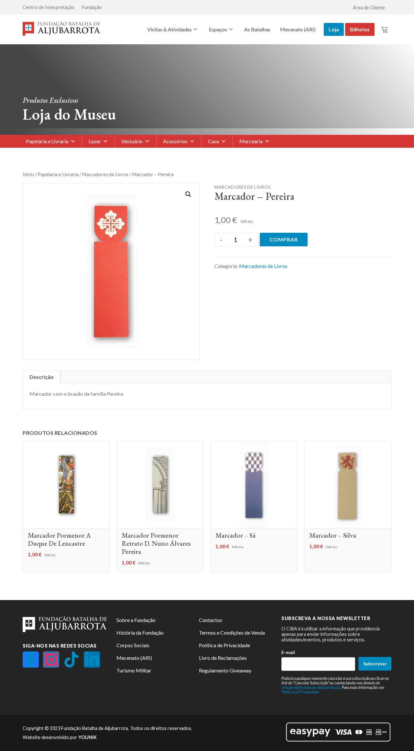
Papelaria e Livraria (47, 141)
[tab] (41, 376)
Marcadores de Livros (105, 174)
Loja (334, 29)
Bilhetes (360, 29)
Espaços (218, 29)
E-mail (288, 652)
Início (28, 174)
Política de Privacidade (300, 691)
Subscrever (375, 663)
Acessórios (175, 141)
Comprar (283, 239)
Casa (213, 141)
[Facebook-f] (31, 659)
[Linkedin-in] (92, 659)
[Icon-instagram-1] (51, 659)
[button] (188, 194)
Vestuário (132, 141)
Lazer (95, 141)
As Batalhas (257, 29)
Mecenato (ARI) (298, 29)
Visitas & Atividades (169, 29)
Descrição (41, 377)
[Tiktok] (71, 659)
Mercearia (251, 141)
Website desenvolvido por (60, 737)
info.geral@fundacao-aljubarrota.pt (310, 687)
